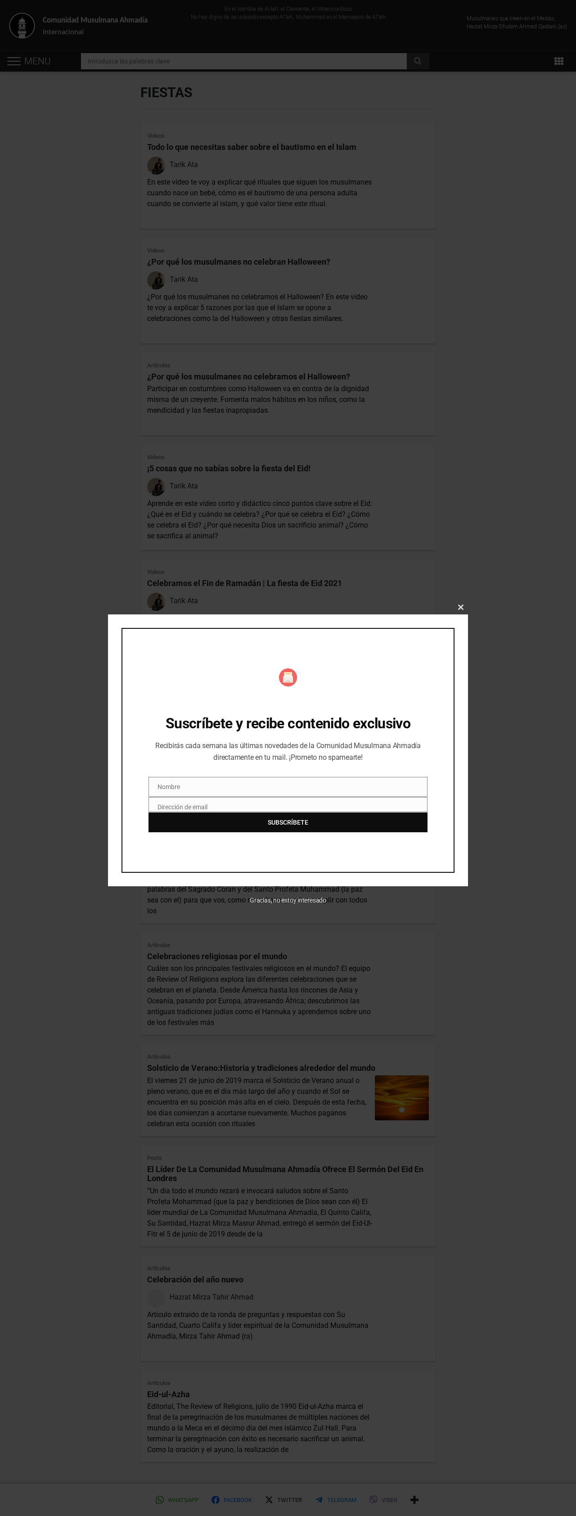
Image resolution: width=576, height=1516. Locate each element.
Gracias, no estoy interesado (288, 900)
